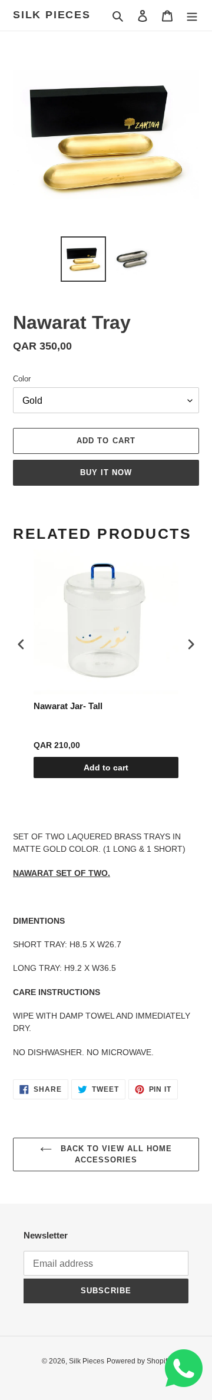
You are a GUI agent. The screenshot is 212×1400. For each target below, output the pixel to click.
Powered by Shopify (139, 1361)
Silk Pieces (52, 15)
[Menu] (192, 15)
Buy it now (106, 472)
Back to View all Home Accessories (115, 1154)
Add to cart (106, 767)
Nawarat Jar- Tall (68, 706)
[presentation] (21, 644)
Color (22, 378)
